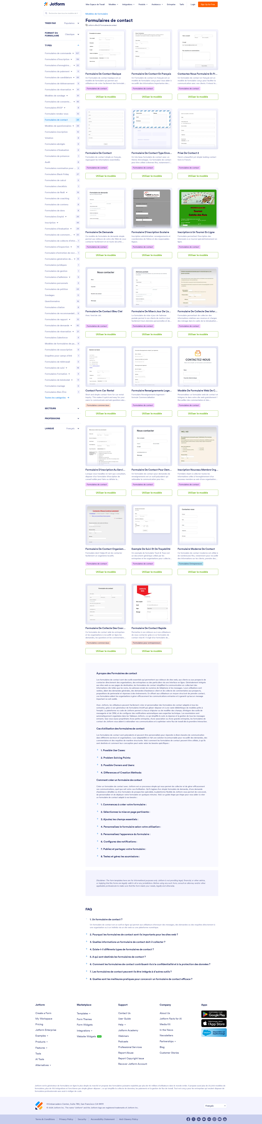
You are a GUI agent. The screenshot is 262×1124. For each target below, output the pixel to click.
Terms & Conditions (45, 1119)
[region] (62, 225)
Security (82, 1119)
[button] (62, 23)
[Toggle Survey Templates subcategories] (67, 95)
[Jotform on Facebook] (188, 1119)
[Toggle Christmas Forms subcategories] (66, 192)
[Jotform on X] (193, 1119)
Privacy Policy (66, 1119)
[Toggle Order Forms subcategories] (73, 53)
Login (193, 4)
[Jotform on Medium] (204, 1119)
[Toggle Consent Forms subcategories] (74, 101)
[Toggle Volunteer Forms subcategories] (72, 379)
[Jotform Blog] (209, 1119)
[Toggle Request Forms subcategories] (71, 325)
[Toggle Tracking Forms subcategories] (66, 367)
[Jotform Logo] (54, 4)
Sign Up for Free (208, 4)
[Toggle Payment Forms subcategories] (71, 71)
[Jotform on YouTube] (220, 1119)
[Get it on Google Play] (214, 1014)
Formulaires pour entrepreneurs (146, 642)
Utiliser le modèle (106, 96)
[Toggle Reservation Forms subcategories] (73, 331)
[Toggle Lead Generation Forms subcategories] (74, 258)
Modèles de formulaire (96, 13)
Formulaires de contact (109, 20)
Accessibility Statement (103, 1119)
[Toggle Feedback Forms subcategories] (74, 234)
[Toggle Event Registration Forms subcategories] (74, 65)
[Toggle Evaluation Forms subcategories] (71, 228)
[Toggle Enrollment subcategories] (57, 222)
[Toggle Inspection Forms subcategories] (71, 246)
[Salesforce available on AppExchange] (214, 1032)
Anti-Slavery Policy (128, 1119)
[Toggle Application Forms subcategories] (73, 77)
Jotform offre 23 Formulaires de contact (102, 25)
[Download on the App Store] (214, 1023)
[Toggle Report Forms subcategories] (69, 319)
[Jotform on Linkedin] (199, 1119)
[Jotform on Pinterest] (214, 1119)
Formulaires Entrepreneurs (190, 563)
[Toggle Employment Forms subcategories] (65, 216)
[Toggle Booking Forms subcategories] (73, 89)
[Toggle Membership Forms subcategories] (69, 277)
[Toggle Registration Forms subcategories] (71, 59)
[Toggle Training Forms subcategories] (69, 373)
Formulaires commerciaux (98, 405)
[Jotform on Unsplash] (225, 1119)
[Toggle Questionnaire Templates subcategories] (73, 125)
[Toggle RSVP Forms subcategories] (64, 107)
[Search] (46, 13)
